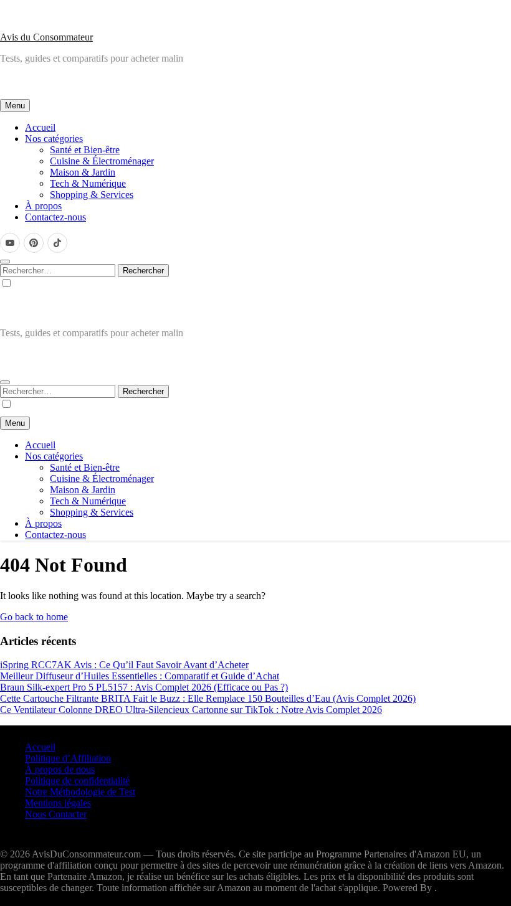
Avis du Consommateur (46, 37)
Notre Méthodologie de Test (80, 791)
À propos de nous (60, 769)
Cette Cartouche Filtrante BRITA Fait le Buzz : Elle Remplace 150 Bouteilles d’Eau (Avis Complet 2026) (208, 698)
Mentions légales (58, 803)
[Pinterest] (34, 243)
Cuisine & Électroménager (102, 161)
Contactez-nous (55, 217)
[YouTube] (10, 243)
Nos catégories (54, 138)
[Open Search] (5, 261)
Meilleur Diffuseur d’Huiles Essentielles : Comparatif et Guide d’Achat (139, 676)
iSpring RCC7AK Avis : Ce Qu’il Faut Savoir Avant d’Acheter (124, 664)
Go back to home (34, 616)
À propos (43, 206)
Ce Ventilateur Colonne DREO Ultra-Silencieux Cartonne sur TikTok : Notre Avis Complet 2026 (191, 709)
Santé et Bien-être (85, 149)
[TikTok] (57, 243)
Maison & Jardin (82, 172)
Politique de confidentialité (77, 780)
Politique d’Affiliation (68, 758)
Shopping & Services (91, 194)
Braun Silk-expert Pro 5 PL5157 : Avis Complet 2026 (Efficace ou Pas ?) (144, 687)
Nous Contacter (56, 814)
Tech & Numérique (88, 183)
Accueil (40, 127)
